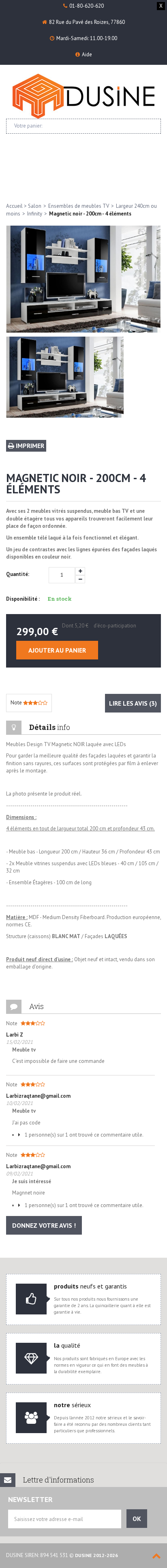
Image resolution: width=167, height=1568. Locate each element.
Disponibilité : (23, 598)
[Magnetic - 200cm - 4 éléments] (65, 377)
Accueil (14, 206)
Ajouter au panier (57, 650)
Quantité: (17, 574)
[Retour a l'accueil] (83, 96)
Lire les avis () (133, 703)
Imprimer (29, 446)
